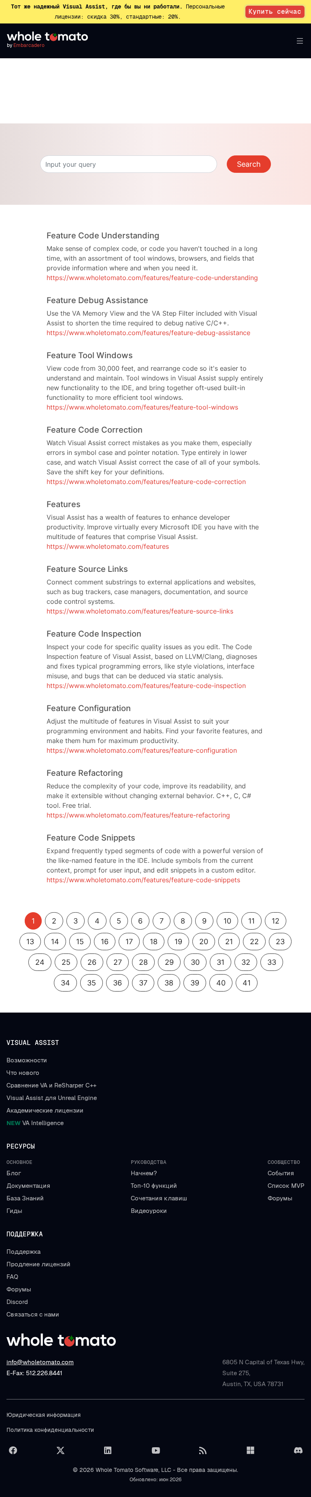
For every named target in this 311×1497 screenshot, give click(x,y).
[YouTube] (155, 1450)
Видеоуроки (149, 1211)
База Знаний (25, 1198)
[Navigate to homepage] (47, 36)
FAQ (12, 1276)
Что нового (22, 1073)
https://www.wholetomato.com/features (108, 546)
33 (271, 962)
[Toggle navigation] (298, 41)
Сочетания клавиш (159, 1198)
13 (30, 941)
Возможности (26, 1060)
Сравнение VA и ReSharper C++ (51, 1085)
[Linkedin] (108, 1450)
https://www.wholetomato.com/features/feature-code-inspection (146, 686)
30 (195, 962)
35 (91, 983)
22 (254, 941)
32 (245, 962)
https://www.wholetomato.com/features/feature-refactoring (138, 815)
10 (227, 921)
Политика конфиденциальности (50, 1429)
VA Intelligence (35, 1123)
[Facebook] (12, 1450)
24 (40, 962)
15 (80, 941)
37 (143, 983)
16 (105, 941)
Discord (17, 1302)
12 (275, 921)
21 (229, 941)
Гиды (14, 1211)
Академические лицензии (44, 1110)
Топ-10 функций (154, 1185)
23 (280, 941)
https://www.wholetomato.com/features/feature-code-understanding (152, 278)
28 (143, 962)
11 (251, 921)
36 (117, 983)
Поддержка (23, 1251)
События (281, 1173)
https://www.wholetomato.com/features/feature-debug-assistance (148, 333)
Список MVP (286, 1185)
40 (221, 983)
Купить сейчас (275, 11)
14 (55, 941)
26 (91, 962)
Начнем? (144, 1173)
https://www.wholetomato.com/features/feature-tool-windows (142, 407)
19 (178, 941)
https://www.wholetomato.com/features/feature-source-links (140, 611)
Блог (13, 1173)
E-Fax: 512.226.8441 (34, 1373)
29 (169, 962)
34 (65, 983)
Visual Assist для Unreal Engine (51, 1098)
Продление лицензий (38, 1264)
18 (154, 941)
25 (66, 962)
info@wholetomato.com (40, 1362)
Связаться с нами (32, 1314)
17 (129, 941)
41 (247, 983)
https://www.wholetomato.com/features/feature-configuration (142, 750)
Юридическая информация (43, 1414)
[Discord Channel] (298, 1450)
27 (117, 962)
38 (168, 983)
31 (220, 962)
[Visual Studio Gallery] (250, 1450)
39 (194, 983)
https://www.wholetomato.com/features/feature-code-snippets (143, 880)
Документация (28, 1185)
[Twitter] (60, 1450)
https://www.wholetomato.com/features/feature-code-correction (146, 482)
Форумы (280, 1198)
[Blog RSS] (202, 1450)
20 (203, 941)
